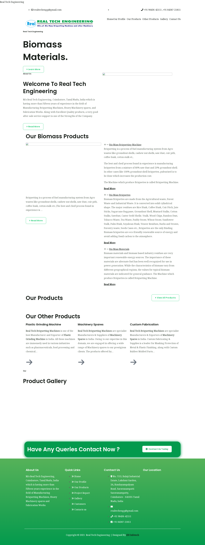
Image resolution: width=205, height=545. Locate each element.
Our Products (134, 19)
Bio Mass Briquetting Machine (125, 144)
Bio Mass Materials (119, 249)
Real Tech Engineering (12, 1)
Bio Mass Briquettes (119, 194)
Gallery (164, 19)
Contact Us (175, 19)
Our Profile (119, 19)
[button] (141, 145)
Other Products (150, 19)
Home (110, 19)
